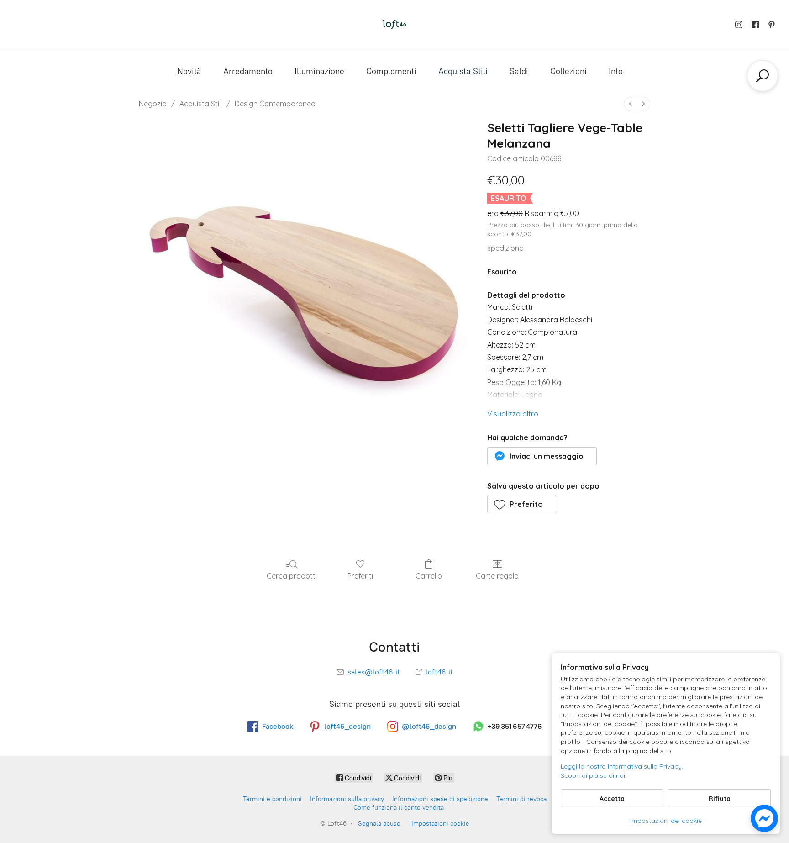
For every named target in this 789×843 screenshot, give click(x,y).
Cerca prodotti (292, 575)
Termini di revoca (521, 799)
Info (616, 71)
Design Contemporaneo (275, 103)
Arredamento (248, 71)
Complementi (391, 71)
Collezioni (568, 71)
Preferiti (360, 575)
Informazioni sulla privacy (347, 799)
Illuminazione (319, 71)
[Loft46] (394, 24)
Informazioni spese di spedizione (440, 799)
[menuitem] (630, 104)
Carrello (429, 575)
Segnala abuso (379, 823)
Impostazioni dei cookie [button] (666, 821)
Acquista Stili (463, 71)
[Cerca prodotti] (762, 76)
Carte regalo (497, 575)
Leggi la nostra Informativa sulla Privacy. (622, 766)
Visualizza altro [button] (512, 413)
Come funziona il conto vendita (398, 807)
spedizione (505, 248)
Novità (189, 71)
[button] (542, 456)
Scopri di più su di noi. (593, 775)
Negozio (153, 103)
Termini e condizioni (272, 799)
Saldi (519, 71)
